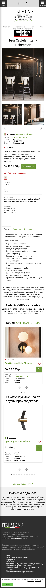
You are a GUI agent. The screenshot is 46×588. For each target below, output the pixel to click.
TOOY (16, 455)
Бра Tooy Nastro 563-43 (17, 441)
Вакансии (10, 562)
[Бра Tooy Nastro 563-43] (23, 420)
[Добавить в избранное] (39, 364)
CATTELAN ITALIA (20, 137)
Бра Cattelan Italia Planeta (18, 363)
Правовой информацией (34, 581)
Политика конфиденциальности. (15, 538)
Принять (7, 584)
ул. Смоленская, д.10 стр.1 (23, 21)
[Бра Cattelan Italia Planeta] (23, 342)
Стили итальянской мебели (17, 558)
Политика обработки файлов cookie (20, 572)
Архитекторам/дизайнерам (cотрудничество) (24, 564)
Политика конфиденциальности (18, 566)
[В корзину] (39, 369)
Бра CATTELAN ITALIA (23, 484)
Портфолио (10, 560)
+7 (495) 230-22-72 (23, 17)
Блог (8, 556)
